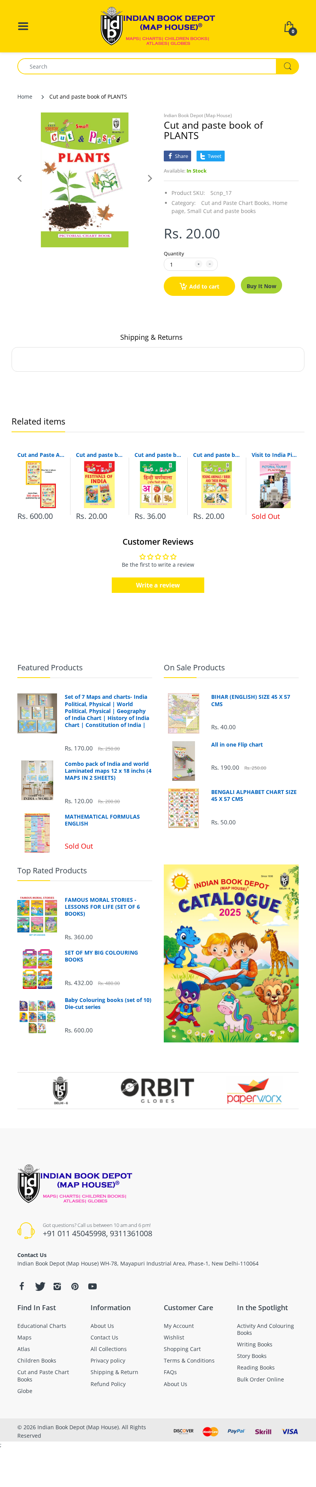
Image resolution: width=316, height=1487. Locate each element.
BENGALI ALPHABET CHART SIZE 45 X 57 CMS (254, 795)
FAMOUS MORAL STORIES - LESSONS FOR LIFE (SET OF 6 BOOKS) (102, 906)
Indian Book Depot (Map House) (198, 115)
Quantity (174, 253)
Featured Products (50, 667)
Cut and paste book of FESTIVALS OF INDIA (99, 454)
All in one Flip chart (237, 744)
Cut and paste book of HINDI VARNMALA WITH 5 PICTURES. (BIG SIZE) (158, 454)
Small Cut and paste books (221, 211)
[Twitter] (39, 1286)
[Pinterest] (75, 1286)
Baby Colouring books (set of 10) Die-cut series (108, 1003)
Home (24, 96)
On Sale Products (194, 667)
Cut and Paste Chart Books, (236, 202)
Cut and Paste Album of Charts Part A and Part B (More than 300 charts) (40, 454)
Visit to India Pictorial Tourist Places (275, 454)
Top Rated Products (52, 870)
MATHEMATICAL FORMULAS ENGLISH (102, 820)
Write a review (158, 585)
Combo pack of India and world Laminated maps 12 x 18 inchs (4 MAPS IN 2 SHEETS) (108, 770)
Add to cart (204, 286)
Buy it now (261, 286)
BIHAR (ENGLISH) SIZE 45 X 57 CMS (250, 700)
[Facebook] (21, 1286)
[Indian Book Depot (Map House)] (158, 25)
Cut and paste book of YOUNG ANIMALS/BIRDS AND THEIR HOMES (216, 454)
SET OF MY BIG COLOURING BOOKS (101, 956)
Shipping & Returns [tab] (151, 337)
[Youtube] (92, 1286)
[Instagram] (57, 1286)
